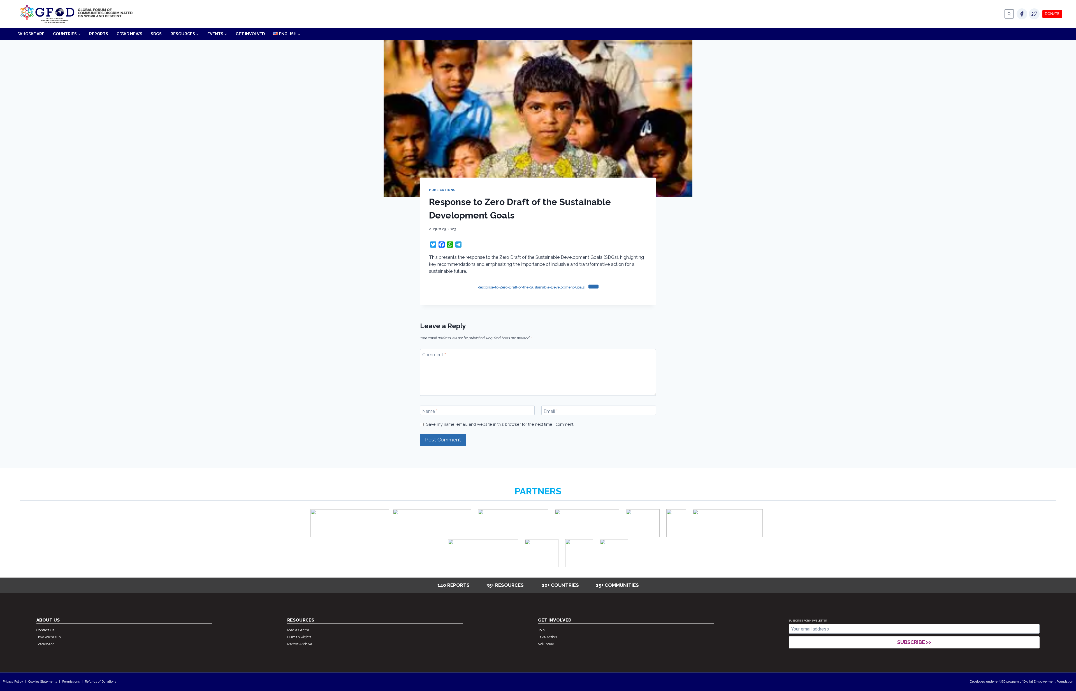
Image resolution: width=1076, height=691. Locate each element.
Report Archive (299, 644)
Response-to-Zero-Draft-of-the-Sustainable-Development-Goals (531, 287)
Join (541, 630)
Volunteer (546, 644)
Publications (442, 190)
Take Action (547, 637)
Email (551, 411)
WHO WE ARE (31, 34)
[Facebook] (1022, 13)
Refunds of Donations (100, 681)
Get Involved (250, 34)
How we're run (48, 637)
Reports (98, 34)
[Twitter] (1034, 13)
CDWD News (129, 34)
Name (429, 411)
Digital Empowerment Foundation (1048, 681)
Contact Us (45, 630)
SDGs (156, 34)
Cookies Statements (42, 681)
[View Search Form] (1009, 13)
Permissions (71, 681)
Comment (434, 354)
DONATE (1052, 13)
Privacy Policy (13, 681)
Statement (45, 644)
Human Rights (299, 637)
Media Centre (298, 630)
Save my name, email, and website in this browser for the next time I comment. (500, 424)
